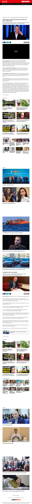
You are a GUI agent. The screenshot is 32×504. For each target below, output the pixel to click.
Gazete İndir (27, 1)
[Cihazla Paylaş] (10, 42)
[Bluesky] (6, 42)
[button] (25, 42)
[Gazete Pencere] (5, 1)
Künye (12, 497)
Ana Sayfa (4, 17)
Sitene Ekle (22, 497)
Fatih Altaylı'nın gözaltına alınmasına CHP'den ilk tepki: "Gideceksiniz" (19, 17)
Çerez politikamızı (8, 503)
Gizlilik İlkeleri (18, 497)
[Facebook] (3, 42)
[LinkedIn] (7, 42)
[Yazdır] (24, 42)
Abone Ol (23, 1)
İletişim (15, 497)
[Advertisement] (16, 160)
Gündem (8, 17)
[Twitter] (4, 42)
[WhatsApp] (9, 42)
